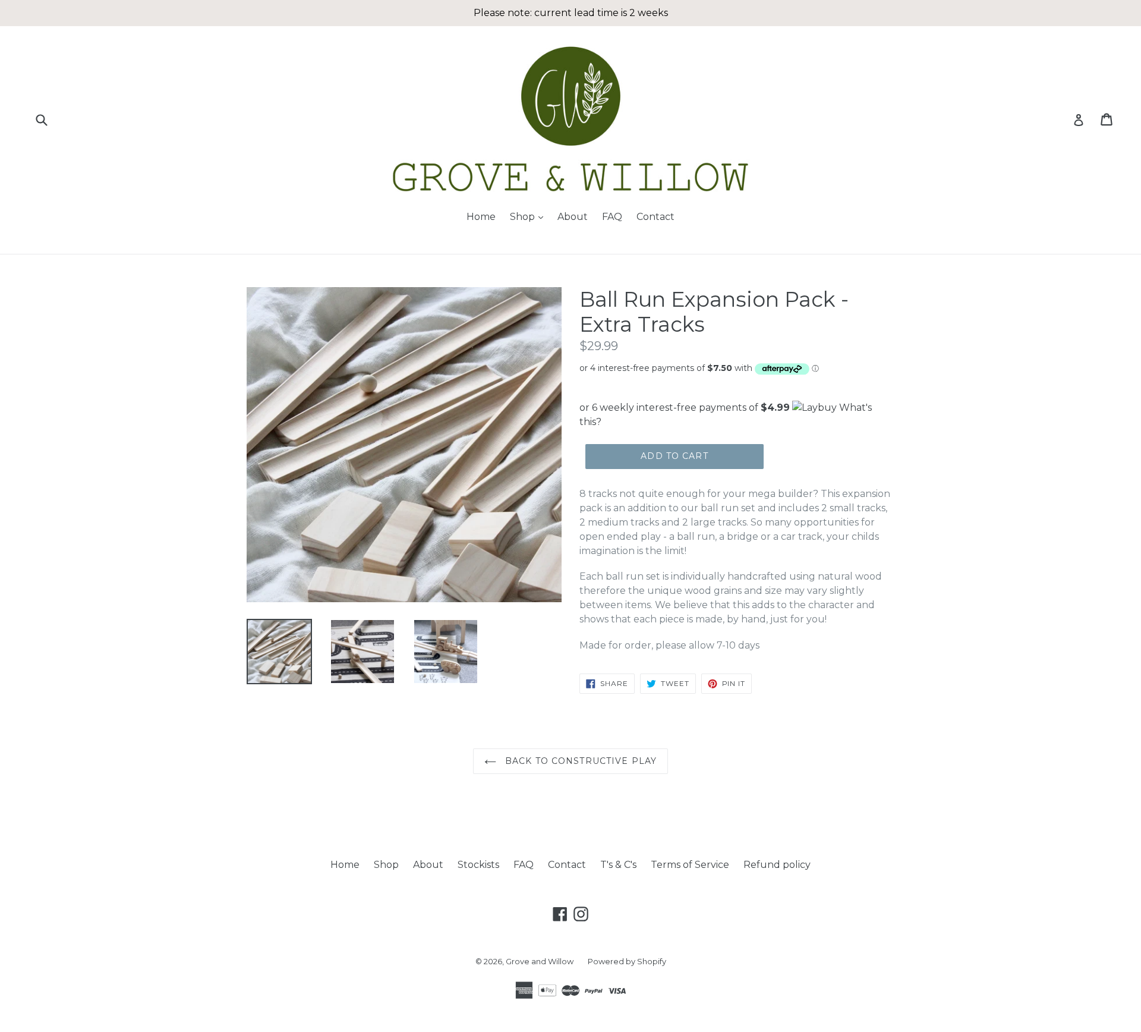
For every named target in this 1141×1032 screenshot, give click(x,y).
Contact (655, 216)
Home (481, 216)
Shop (529, 216)
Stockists (478, 864)
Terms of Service (690, 864)
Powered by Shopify (627, 961)
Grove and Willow (539, 961)
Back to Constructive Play (579, 761)
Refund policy (777, 864)
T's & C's (618, 864)
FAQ (612, 216)
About (572, 216)
